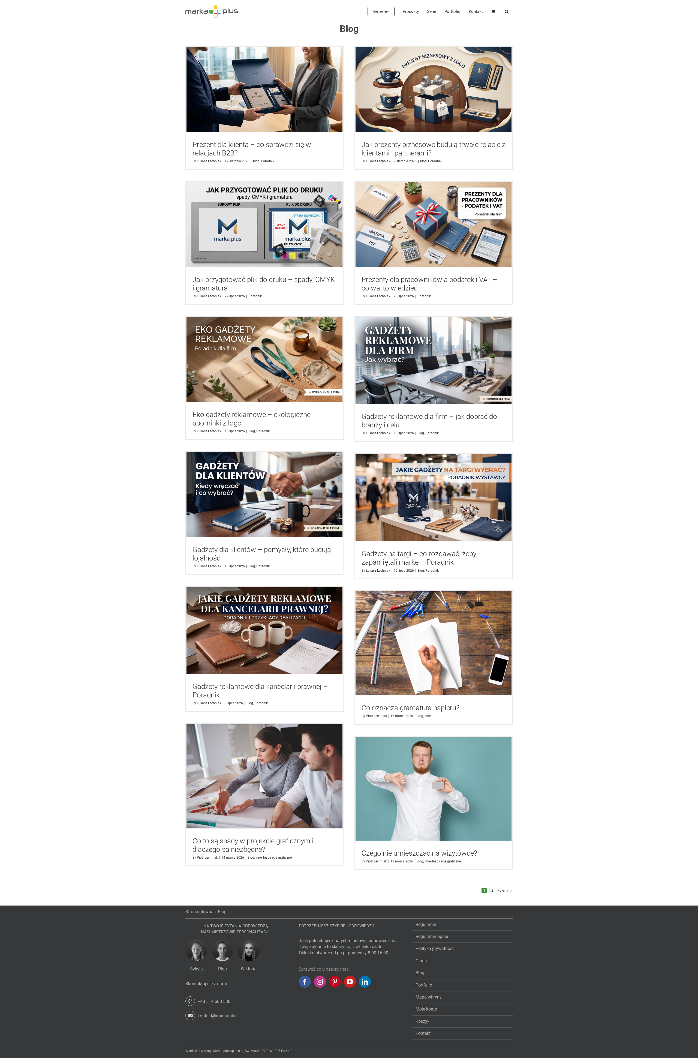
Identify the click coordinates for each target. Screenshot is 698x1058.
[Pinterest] (335, 982)
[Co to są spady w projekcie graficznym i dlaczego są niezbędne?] (264, 776)
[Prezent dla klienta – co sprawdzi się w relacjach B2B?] (264, 89)
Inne (428, 716)
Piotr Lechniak (376, 716)
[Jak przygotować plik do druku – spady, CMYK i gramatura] (264, 224)
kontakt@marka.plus (217, 1015)
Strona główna (199, 911)
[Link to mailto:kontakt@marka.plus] (190, 1015)
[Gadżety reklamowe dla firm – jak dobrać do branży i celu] (434, 360)
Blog (256, 161)
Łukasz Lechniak (209, 161)
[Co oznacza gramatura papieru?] (434, 643)
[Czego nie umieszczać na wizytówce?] (434, 789)
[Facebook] (305, 982)
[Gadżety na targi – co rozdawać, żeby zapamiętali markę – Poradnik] (434, 497)
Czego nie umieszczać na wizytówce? (419, 853)
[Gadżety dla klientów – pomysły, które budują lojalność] (264, 494)
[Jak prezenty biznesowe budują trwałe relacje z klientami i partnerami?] (434, 89)
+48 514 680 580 (214, 1001)
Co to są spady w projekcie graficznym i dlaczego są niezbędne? (253, 845)
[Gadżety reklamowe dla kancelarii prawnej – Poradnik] (264, 630)
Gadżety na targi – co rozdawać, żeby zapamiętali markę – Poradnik (419, 558)
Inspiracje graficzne (277, 857)
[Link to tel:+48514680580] (190, 1001)
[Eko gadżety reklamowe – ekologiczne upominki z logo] (264, 359)
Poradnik (267, 161)
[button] (507, 11)
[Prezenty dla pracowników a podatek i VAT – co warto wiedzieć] (434, 224)
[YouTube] (350, 982)
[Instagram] (320, 982)
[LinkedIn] (365, 982)
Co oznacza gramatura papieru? (410, 708)
